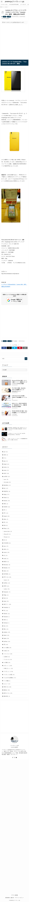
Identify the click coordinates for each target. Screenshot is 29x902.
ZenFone (7, 641)
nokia (6, 570)
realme (7, 589)
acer (6, 451)
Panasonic (7, 591)
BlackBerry (7, 485)
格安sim (7, 690)
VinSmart (6, 622)
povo (6, 479)
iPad (6, 525)
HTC (6, 513)
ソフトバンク (8, 653)
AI (5, 458)
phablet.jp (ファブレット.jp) (14, 1)
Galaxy (6, 494)
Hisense (7, 500)
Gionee (6, 497)
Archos (6, 467)
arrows (6, 470)
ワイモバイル (8, 659)
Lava (6, 546)
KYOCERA (7, 543)
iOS (6, 522)
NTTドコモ (7, 577)
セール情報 (7, 647)
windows (7, 632)
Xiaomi (6, 635)
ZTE (6, 644)
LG (5, 555)
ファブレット (8, 671)
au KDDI (7, 476)
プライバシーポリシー (19, 897)
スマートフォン (21, 341)
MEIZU (6, 561)
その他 (6, 650)
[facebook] (12, 757)
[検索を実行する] (26, 358)
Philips (6, 595)
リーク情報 (7, 680)
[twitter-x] (14, 757)
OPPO (6, 586)
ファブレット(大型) (9, 674)
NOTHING (7, 574)
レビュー (7, 683)
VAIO (5, 619)
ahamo (6, 580)
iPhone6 (7, 537)
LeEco (6, 549)
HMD (6, 503)
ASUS (6, 473)
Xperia (6, 638)
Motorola (7, 567)
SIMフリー (7, 604)
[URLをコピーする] (25, 348)
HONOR (7, 506)
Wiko (6, 629)
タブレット (8, 665)
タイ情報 (8, 16)
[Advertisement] (14, 40)
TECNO (7, 613)
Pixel (6, 598)
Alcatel (6, 464)
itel (5, 539)
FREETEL (7, 491)
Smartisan (7, 607)
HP (5, 509)
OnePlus (7, 583)
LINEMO (7, 656)
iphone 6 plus (8, 531)
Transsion (6, 616)
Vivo (6, 626)
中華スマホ (7, 686)
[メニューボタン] (1, 1)
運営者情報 (7, 897)
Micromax (7, 564)
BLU (6, 488)
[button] (3, 348)
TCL (6, 610)
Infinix (6, 519)
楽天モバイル (8, 693)
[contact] (16, 757)
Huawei (6, 516)
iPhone (6, 528)
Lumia (6, 558)
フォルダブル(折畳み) (10, 677)
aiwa (6, 461)
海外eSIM (7, 696)
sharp (6, 601)
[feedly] (15, 895)
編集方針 (12, 897)
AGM (6, 454)
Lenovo (4, 16)
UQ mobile (7, 482)
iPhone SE (7, 534)
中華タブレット (8, 668)
